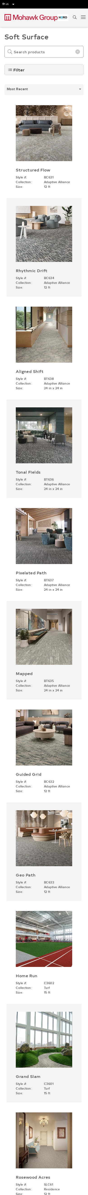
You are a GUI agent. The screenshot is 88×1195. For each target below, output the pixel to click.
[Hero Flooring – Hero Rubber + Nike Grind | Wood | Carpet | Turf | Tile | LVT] (63, 17)
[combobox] (44, 89)
